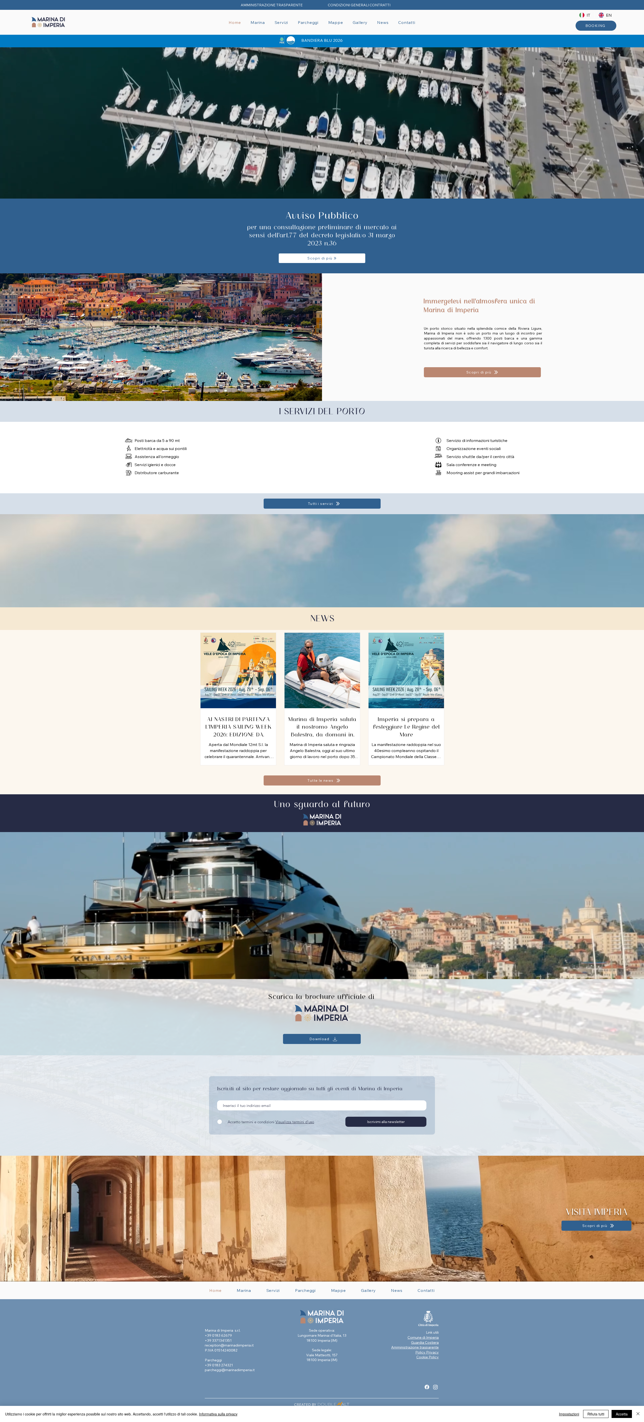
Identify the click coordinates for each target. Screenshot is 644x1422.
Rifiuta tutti (595, 1413)
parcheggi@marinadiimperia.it (230, 1370)
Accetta (622, 1413)
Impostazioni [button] (569, 1413)
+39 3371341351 (218, 1340)
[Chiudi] (638, 1414)
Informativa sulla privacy (218, 1413)
